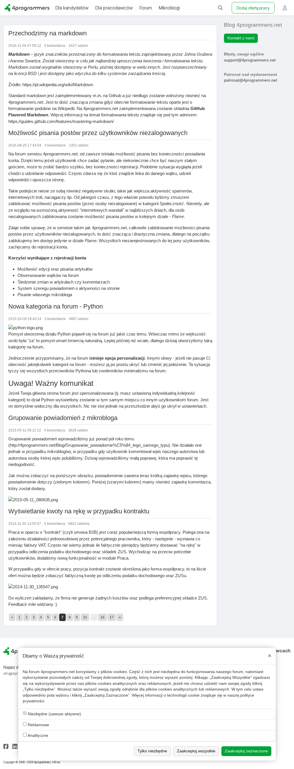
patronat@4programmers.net (250, 80)
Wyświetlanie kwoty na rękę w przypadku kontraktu (78, 511)
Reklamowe (38, 725)
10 (85, 617)
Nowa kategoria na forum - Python (55, 306)
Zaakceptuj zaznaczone (246, 751)
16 (102, 617)
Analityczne (37, 735)
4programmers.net (58, 672)
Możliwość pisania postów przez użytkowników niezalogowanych (97, 132)
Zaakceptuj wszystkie (196, 751)
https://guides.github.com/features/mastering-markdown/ (61, 121)
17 (112, 617)
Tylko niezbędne (152, 751)
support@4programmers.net (250, 60)
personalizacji (131, 358)
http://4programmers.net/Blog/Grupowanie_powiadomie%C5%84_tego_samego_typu (89, 445)
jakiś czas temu (131, 334)
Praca (122, 558)
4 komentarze (55, 145)
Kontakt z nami (240, 38)
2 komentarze (54, 46)
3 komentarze (55, 319)
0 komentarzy (54, 430)
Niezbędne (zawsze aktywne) (54, 714)
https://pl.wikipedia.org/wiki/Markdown (57, 84)
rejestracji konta (52, 246)
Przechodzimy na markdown (47, 33)
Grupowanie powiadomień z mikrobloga (62, 417)
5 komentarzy (54, 524)
